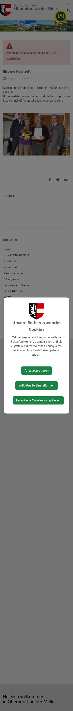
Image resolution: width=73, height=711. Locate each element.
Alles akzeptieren (37, 370)
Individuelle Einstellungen (36, 385)
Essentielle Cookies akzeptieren (38, 400)
